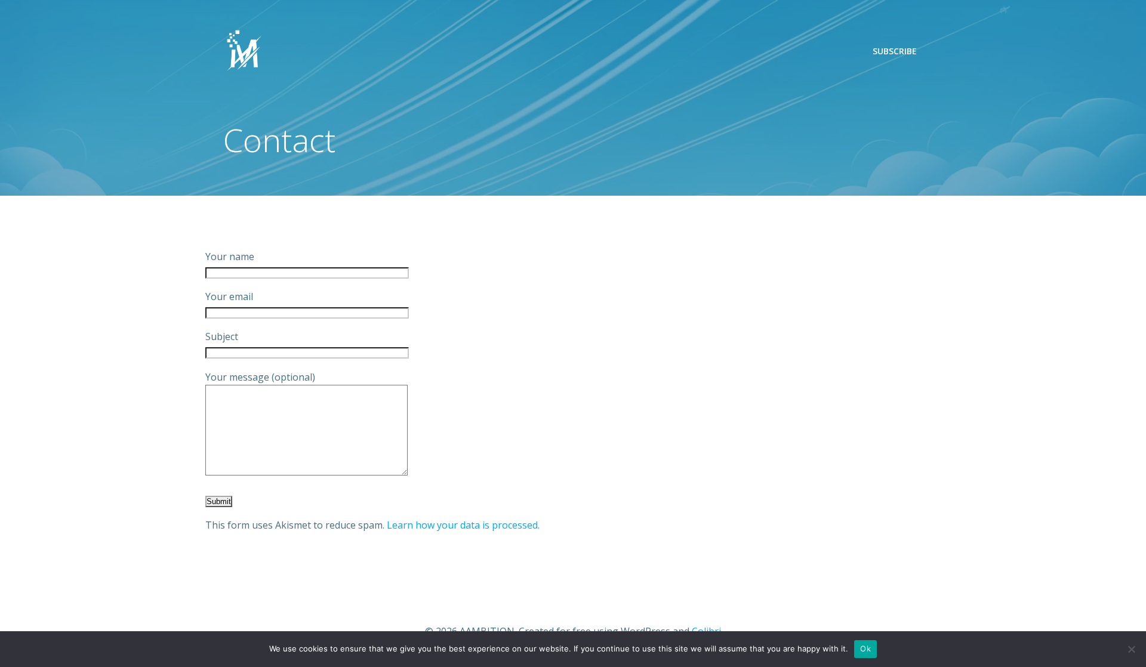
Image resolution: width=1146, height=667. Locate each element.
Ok (865, 648)
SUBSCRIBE (895, 51)
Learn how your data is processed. (463, 525)
